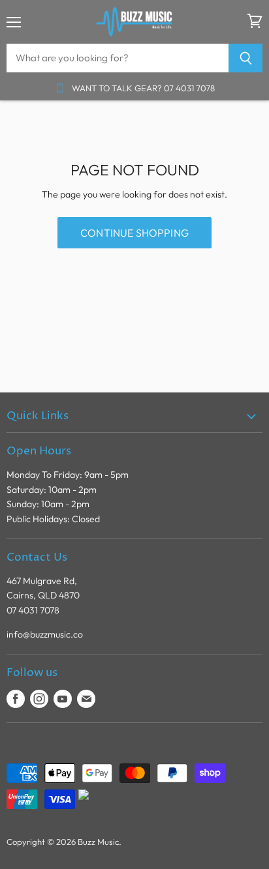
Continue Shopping (134, 232)
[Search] (246, 58)
